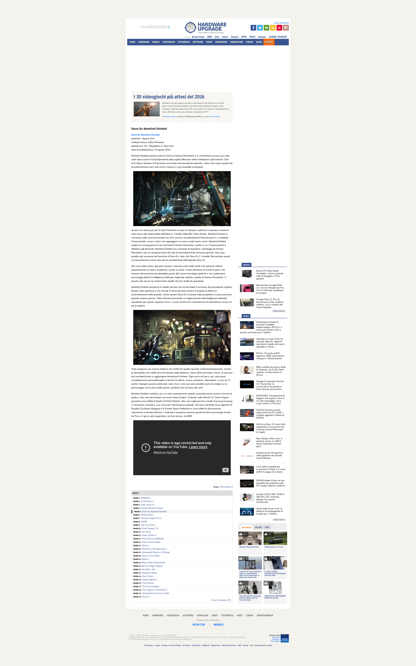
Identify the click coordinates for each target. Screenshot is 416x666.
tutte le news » (279, 520)
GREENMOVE (221, 42)
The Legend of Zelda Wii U (154, 590)
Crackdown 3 (147, 501)
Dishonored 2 (226, 487)
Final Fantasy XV (150, 528)
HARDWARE (143, 42)
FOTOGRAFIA (184, 42)
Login (276, 23)
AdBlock (205, 645)
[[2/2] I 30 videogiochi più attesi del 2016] (182, 364)
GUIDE (259, 42)
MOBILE (156, 42)
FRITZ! (252, 37)
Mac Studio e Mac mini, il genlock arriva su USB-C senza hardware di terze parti (269, 442)
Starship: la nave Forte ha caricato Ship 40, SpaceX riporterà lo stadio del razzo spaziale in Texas (270, 343)
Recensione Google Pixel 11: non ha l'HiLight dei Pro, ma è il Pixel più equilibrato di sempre (270, 289)
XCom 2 (146, 596)
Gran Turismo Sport (151, 542)
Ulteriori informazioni (237, 637)
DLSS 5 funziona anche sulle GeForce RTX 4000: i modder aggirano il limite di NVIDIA (270, 414)
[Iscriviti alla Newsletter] (266, 28)
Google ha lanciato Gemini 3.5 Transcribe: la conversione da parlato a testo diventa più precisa (270, 385)
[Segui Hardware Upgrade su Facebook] (253, 28)
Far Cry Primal (148, 525)
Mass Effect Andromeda (153, 562)
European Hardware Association (275, 639)
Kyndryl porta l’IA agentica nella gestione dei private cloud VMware (269, 455)
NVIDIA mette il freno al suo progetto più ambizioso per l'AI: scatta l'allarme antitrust (270, 483)
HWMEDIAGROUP (265, 615)
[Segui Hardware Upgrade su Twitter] (260, 28)
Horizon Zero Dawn (151, 556)
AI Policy (186, 645)
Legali (157, 645)
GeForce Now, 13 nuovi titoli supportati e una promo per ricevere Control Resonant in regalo (270, 428)
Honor (225, 37)
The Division (148, 583)
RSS (239, 645)
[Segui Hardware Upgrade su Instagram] (286, 28)
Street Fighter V (149, 579)
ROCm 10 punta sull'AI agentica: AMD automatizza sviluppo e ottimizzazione (270, 356)
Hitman (145, 545)
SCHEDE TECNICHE (278, 37)
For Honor (146, 532)
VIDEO (239, 615)
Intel (217, 37)
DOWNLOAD (202, 615)
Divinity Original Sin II (151, 518)
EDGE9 (209, 42)
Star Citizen (147, 576)
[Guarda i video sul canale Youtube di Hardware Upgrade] (279, 28)
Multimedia (246, 527)
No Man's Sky (148, 569)
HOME (132, 42)
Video (267, 527)
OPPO (244, 37)
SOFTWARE (198, 42)
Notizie (246, 316)
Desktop (198, 624)
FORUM (249, 42)
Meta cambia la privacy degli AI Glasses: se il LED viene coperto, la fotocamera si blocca (271, 371)
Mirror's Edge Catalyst (152, 566)
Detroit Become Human (152, 508)
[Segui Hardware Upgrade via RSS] (273, 28)
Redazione (215, 645)
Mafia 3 (145, 559)
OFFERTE (269, 42)
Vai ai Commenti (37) (221, 600)
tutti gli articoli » (279, 311)
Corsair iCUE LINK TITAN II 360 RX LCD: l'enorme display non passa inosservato (270, 498)
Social (245, 645)
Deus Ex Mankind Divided (145, 134)
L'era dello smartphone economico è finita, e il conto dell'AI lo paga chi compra (271, 469)
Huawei (234, 37)
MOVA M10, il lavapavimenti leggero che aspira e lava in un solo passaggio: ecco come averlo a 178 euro (270, 399)
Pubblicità (196, 645)
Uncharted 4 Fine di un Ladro (155, 593)
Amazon (262, 37)
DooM (144, 521)
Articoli (246, 265)
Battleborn (145, 498)
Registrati (284, 23)
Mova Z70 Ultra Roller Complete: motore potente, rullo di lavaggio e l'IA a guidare (270, 274)
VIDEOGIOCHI (169, 42)
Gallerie (258, 527)
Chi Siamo (148, 645)
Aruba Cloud (198, 37)
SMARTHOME (236, 42)
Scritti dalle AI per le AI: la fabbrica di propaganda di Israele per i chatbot (269, 511)
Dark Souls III (147, 504)
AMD (209, 37)
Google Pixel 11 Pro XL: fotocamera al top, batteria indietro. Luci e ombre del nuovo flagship (269, 303)
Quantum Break (149, 573)
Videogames (215, 117)
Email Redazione (229, 645)
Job (251, 645)
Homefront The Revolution (154, 549)
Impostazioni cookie (263, 645)
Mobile (219, 624)
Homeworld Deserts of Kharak (156, 552)
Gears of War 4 (149, 535)
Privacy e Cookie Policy (171, 645)
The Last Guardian (150, 586)
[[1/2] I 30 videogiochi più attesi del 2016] (182, 225)
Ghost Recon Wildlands (153, 538)
